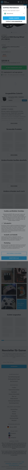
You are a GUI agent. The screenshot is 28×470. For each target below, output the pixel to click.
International (10, 13)
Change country (14, 18)
